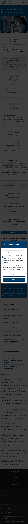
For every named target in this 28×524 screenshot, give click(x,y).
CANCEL (14, 274)
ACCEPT (14, 279)
